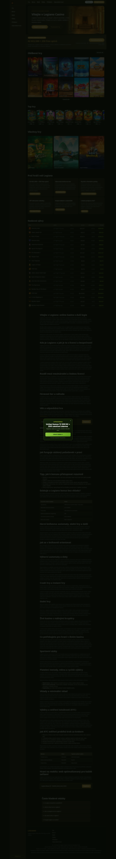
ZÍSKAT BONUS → (58, 434)
